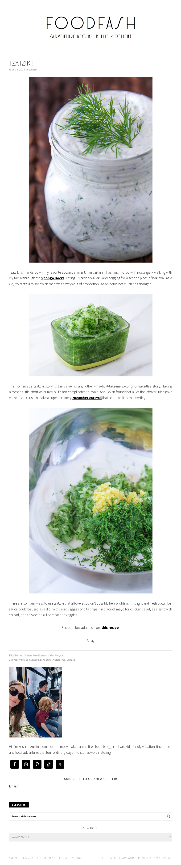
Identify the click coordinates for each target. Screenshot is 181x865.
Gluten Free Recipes (35, 655)
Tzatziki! (21, 63)
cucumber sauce (35, 659)
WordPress (164, 858)
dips (48, 659)
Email (14, 786)
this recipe (110, 627)
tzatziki (70, 659)
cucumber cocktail (87, 397)
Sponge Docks (52, 278)
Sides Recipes (55, 655)
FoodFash (90, 24)
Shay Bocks (76, 858)
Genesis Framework (121, 858)
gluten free (58, 659)
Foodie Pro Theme (50, 858)
